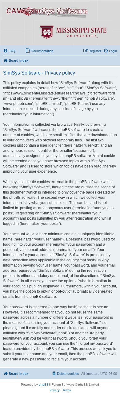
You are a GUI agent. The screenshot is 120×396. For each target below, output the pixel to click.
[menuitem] (9, 51)
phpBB (44, 384)
